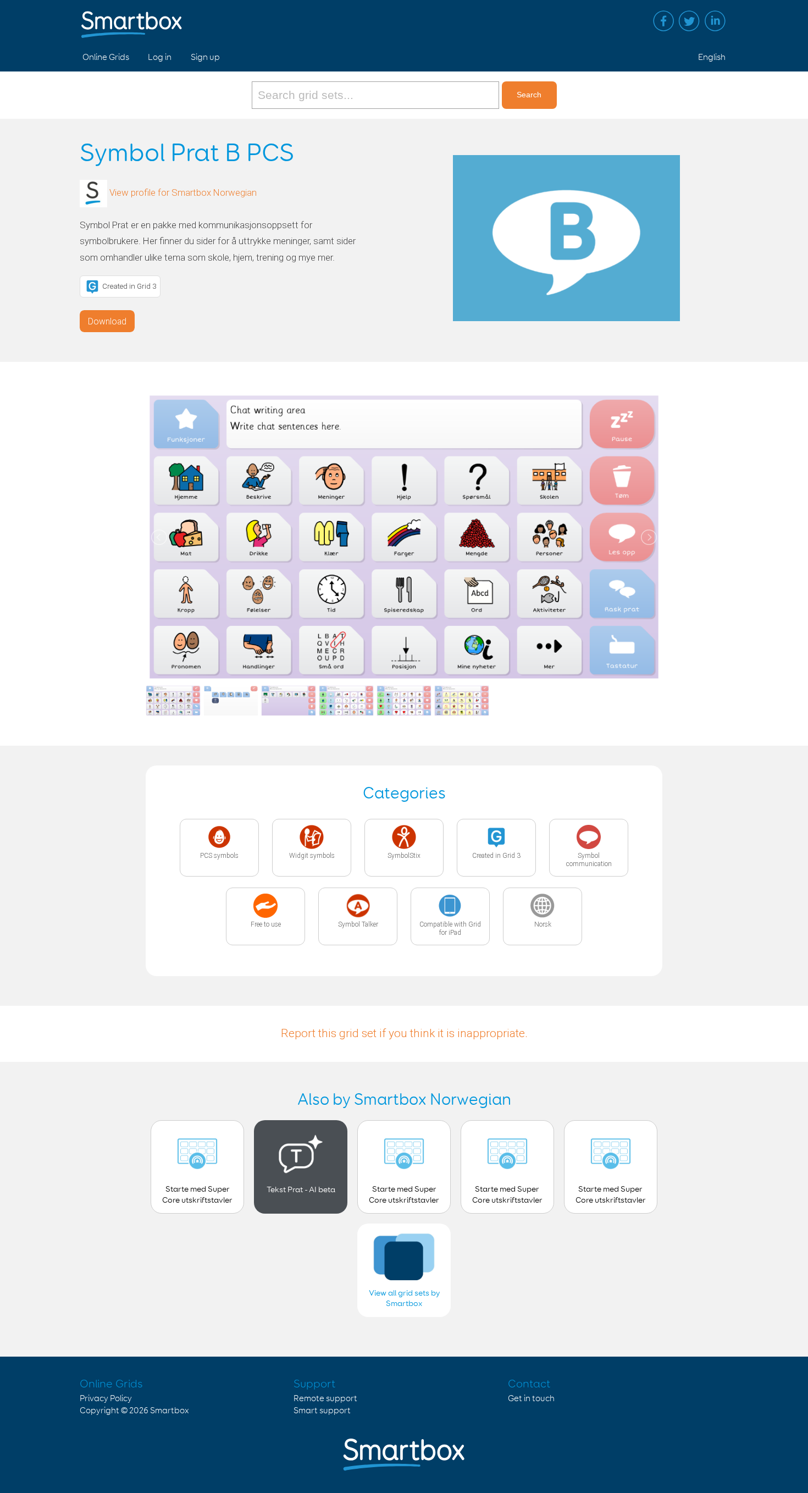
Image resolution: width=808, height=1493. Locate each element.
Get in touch (531, 1399)
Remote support (325, 1399)
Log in (159, 57)
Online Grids (105, 57)
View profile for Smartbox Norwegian (183, 192)
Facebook (663, 21)
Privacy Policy (106, 1399)
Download (107, 321)
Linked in (715, 21)
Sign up (205, 57)
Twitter (689, 21)
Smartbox (169, 1411)
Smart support (322, 1411)
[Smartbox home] (132, 19)
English (712, 57)
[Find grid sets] (377, 95)
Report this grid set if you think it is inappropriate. (404, 1033)
